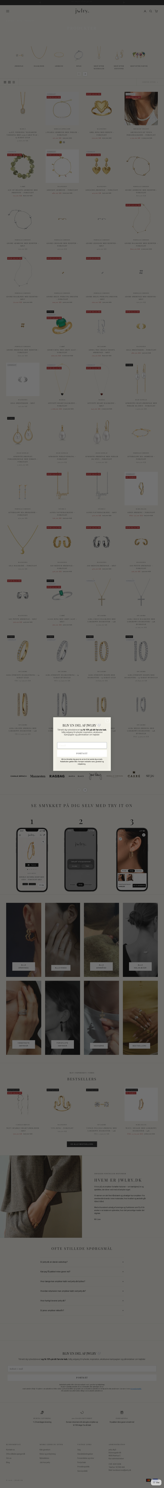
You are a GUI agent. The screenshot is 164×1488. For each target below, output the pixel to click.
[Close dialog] (107, 720)
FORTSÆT (82, 753)
